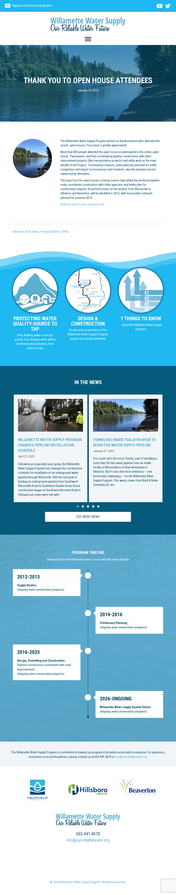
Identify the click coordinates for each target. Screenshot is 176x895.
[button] (77, 506)
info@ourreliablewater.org (131, 757)
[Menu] (88, 39)
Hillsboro (18, 231)
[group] (69, 448)
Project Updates (50, 231)
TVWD (65, 231)
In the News (32, 231)
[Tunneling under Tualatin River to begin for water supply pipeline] (69, 448)
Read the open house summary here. (83, 204)
